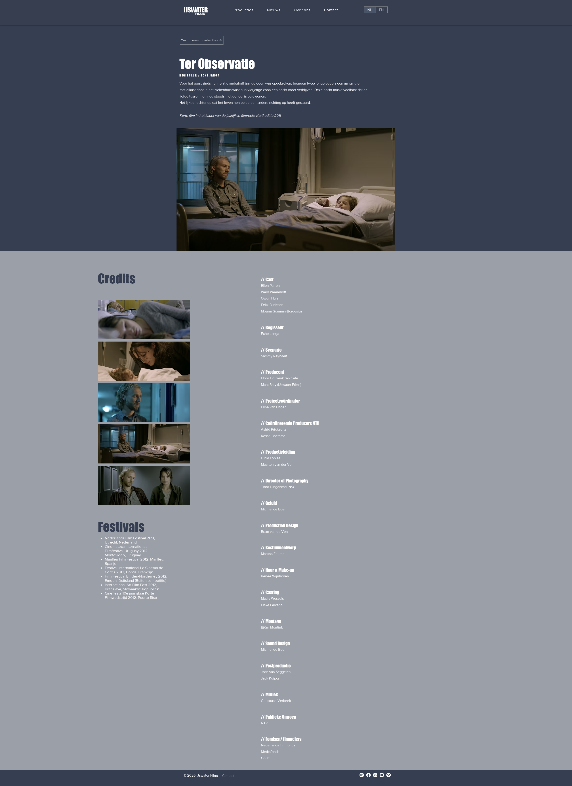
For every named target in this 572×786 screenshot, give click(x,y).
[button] (243, 10)
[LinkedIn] (375, 775)
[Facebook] (368, 775)
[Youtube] (382, 775)
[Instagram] (362, 775)
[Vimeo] (388, 775)
